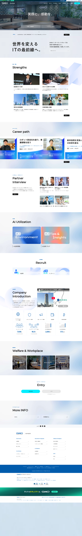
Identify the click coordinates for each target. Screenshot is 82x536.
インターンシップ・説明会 (39, 443)
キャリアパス (18, 456)
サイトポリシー (25, 466)
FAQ (54, 458)
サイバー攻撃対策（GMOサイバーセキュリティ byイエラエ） (28, 480)
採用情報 (64, 3)
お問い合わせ (38, 467)
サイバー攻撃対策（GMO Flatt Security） (40, 480)
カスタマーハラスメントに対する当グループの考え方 (48, 467)
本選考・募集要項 (37, 441)
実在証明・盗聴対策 (19, 480)
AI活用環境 (36, 451)
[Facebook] (71, 3)
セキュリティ (35, 500)
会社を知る (46, 3)
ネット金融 (49, 500)
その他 (59, 500)
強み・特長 (18, 446)
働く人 (50, 3)
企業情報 (17, 441)
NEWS (54, 456)
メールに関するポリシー (47, 466)
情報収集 (46, 500)
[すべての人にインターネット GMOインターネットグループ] (75, 0)
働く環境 (55, 3)
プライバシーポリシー (31, 466)
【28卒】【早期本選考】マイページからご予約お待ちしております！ (35, 34)
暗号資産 (52, 500)
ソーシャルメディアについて (55, 466)
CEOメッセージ (18, 443)
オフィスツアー (55, 446)
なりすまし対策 (47, 480)
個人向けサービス (56, 500)
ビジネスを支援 (31, 500)
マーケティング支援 (39, 500)
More (66, 34)
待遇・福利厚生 (55, 441)
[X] (69, 3)
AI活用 (60, 3)
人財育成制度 (55, 443)
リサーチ (43, 500)
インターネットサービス (19, 500)
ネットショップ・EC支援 (25, 500)
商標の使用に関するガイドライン (31, 467)
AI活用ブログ (37, 453)
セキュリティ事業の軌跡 (53, 480)
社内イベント (55, 448)
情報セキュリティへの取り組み (39, 466)
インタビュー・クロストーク (20, 453)
